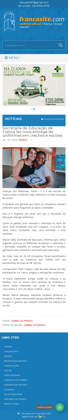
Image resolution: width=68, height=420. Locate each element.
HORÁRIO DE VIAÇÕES (15, 385)
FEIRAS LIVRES (11, 404)
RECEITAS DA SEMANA (15, 361)
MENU (13, 58)
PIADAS (8, 356)
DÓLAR (8, 370)
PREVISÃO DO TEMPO (15, 399)
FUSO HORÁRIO (12, 375)
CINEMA (8, 346)
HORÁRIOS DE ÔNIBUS (15, 380)
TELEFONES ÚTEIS (13, 394)
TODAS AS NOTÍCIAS (53, 119)
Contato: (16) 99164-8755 (35, 5)
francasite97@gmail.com (34, 2)
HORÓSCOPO (11, 351)
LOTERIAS (9, 389)
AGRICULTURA (11, 365)
